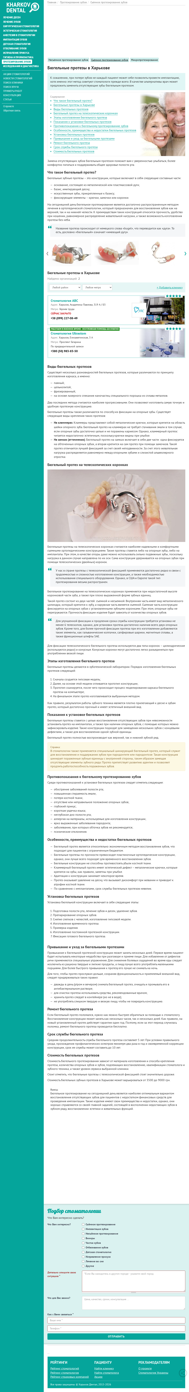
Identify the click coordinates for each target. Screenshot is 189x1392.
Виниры (90, 1238)
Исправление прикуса (16, 52)
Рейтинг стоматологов (64, 1372)
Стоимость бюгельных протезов (74, 151)
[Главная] (23, 7)
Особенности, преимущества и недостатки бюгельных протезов (95, 130)
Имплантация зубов (15, 39)
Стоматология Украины (153, 1372)
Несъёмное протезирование (102, 1233)
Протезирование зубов (17, 61)
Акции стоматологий (16, 74)
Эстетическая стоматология (20, 30)
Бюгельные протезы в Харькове (74, 105)
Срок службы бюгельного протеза (76, 147)
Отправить (116, 1336)
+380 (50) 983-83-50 (64, 351)
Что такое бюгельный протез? (73, 100)
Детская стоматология (16, 44)
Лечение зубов (12, 21)
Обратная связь (11, 110)
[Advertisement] (116, 31)
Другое (90, 1266)
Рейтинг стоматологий (64, 1368)
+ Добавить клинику (170, 287)
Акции (98, 1377)
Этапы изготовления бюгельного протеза (80, 117)
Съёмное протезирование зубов (109, 60)
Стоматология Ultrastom (68, 333)
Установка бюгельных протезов (74, 134)
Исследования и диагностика (21, 66)
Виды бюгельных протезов (71, 109)
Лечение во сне (95, 1261)
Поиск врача (11, 87)
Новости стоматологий (17, 78)
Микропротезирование (144, 60)
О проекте (8, 106)
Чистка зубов (93, 1243)
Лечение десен (11, 17)
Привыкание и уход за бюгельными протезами (84, 138)
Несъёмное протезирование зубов (68, 60)
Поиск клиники (13, 82)
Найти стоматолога (106, 1372)
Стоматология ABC (64, 301)
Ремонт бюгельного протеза (72, 143)
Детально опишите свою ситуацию (61, 1274)
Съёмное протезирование (100, 1224)
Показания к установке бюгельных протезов (82, 121)
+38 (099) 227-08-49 (64, 318)
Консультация (12, 95)
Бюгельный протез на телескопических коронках (86, 113)
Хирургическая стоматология (21, 26)
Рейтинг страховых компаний (69, 1377)
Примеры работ (12, 91)
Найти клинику (104, 1368)
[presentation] (49, 253)
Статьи (7, 99)
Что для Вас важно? (58, 1298)
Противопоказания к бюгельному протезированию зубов (91, 126)
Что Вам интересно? (59, 1224)
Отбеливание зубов (15, 48)
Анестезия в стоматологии (19, 35)
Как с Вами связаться (60, 1314)
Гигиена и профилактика (18, 57)
